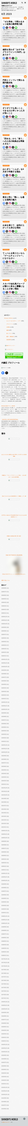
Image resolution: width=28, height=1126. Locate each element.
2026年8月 (3, 588)
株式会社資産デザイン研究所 (8, 405)
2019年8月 (3, 887)
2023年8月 (3, 716)
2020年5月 (3, 855)
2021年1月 (3, 827)
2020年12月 (4, 830)
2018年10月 (4, 923)
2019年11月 (4, 877)
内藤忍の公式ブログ (6, 1122)
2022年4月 (3, 773)
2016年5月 (3, 1026)
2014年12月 (4, 1087)
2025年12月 (4, 616)
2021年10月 (4, 795)
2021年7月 (3, 805)
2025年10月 (4, 623)
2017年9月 (3, 969)
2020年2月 (3, 866)
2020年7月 (3, 848)
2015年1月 (3, 1083)
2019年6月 (3, 894)
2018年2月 (3, 951)
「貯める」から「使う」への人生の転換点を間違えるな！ (13, 141)
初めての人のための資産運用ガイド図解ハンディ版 (14, 496)
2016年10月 (4, 1009)
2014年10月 (4, 1094)
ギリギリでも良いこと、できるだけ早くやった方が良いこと (14, 110)
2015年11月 (4, 1048)
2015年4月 (3, 1073)
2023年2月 (3, 737)
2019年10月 (4, 880)
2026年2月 (3, 609)
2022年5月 (3, 770)
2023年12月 (4, 702)
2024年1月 (3, 698)
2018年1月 (3, 955)
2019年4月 (3, 902)
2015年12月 (4, 1044)
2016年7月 (3, 1019)
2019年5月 (3, 898)
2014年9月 (3, 1098)
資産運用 (8, 339)
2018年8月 (3, 930)
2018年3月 (3, 948)
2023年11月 (4, 705)
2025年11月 (4, 620)
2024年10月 (4, 666)
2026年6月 (3, 595)
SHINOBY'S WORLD (9, 3)
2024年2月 (3, 695)
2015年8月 (3, 1058)
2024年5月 (3, 684)
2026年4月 (3, 602)
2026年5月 (3, 598)
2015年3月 (3, 1076)
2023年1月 (3, 741)
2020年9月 (3, 841)
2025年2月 (3, 652)
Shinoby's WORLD (8, 318)
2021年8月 (3, 802)
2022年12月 (4, 745)
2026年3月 (3, 606)
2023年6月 (3, 723)
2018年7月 (3, 934)
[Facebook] (4, 27)
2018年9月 (3, 926)
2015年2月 (3, 1080)
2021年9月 (3, 798)
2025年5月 (3, 641)
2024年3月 (3, 691)
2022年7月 (3, 762)
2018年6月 (3, 937)
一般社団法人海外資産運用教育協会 (9, 419)
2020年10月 (4, 837)
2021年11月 (4, 791)
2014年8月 (3, 1101)
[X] (7, 27)
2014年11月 (4, 1091)
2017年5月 (3, 984)
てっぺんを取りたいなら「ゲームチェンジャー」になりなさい (14, 255)
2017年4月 (3, 987)
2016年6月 (3, 1023)
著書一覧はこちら (5, 580)
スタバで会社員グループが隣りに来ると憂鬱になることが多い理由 (13, 286)
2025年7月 (3, 634)
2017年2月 (3, 994)
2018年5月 (3, 941)
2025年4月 (3, 645)
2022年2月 (3, 780)
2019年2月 (3, 909)
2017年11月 (4, 962)
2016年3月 (3, 1033)
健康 (7, 330)
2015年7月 (3, 1062)
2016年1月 (3, 1041)
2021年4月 (3, 816)
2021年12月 (4, 787)
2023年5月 (3, 727)
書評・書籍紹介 (10, 336)
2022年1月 (3, 784)
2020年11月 (4, 834)
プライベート (9, 324)
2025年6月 (3, 638)
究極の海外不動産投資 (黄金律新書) (14, 555)
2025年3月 (3, 648)
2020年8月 (3, 844)
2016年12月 (4, 1001)
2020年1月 (3, 869)
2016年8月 (3, 1016)
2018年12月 (4, 916)
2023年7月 (3, 720)
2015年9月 (3, 1055)
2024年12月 (4, 659)
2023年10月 (4, 709)
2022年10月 (4, 752)
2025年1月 (3, 655)
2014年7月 (3, 1105)
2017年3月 (3, 991)
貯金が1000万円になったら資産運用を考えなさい (14, 574)
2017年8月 (3, 973)
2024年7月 (3, 677)
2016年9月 (3, 1012)
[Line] (16, 27)
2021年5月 (3, 812)
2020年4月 (3, 859)
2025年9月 (3, 627)
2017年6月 (3, 980)
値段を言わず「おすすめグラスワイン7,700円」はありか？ (14, 52)
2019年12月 (4, 873)
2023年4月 (3, 730)
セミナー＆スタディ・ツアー (13, 321)
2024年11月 (4, 663)
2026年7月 (3, 591)
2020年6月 (3, 852)
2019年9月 (3, 884)
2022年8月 (3, 759)
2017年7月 (3, 976)
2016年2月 (3, 1037)
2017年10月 (4, 966)
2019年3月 (3, 905)
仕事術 (8, 327)
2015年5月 (3, 1069)
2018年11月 (4, 919)
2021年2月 (3, 823)
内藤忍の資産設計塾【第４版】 (14, 536)
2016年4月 (3, 1030)
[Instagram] (10, 27)
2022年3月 (3, 777)
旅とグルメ (9, 333)
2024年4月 (3, 688)
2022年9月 (3, 755)
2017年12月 (4, 959)
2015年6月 (3, 1066)
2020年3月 (3, 862)
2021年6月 (3, 809)
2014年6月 (3, 1108)
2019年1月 (3, 912)
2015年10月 (4, 1051)
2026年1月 (3, 613)
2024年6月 (3, 680)
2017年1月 (3, 998)
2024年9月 (3, 670)
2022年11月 (4, 748)
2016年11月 (4, 1005)
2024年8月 (3, 673)
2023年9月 (3, 713)
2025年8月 (3, 631)
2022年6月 (3, 766)
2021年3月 (3, 820)
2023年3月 (3, 734)
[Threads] (13, 27)
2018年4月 (3, 944)
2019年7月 (3, 891)
